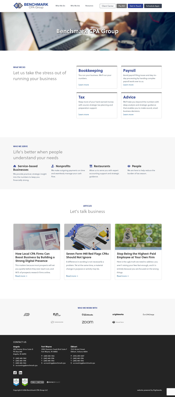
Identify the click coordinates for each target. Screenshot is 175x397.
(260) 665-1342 (21, 358)
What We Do (60, 5)
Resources (89, 5)
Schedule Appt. (153, 6)
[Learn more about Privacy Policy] (53, 382)
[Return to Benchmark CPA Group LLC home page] (31, 6)
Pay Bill (122, 6)
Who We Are (75, 5)
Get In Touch (135, 6)
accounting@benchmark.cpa (27, 365)
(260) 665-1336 (20, 360)
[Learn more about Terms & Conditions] (37, 382)
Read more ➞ (36, 275)
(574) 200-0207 (78, 356)
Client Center (108, 6)
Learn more (93, 84)
